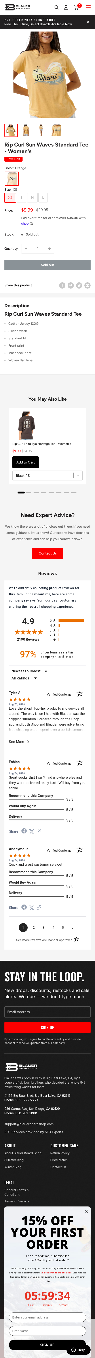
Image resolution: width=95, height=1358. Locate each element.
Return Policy (60, 1153)
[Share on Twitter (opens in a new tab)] (31, 831)
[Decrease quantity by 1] (26, 248)
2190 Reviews (32, 639)
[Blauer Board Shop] (20, 1067)
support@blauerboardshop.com (28, 1124)
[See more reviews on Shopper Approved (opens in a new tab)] (38, 831)
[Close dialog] (86, 1211)
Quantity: (11, 249)
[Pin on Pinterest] (71, 285)
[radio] (68, 620)
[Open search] (56, 7)
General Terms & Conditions (16, 1192)
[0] (76, 7)
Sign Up (47, 1027)
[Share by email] (87, 285)
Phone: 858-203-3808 (20, 1113)
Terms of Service (17, 1201)
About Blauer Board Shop (23, 1153)
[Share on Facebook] (62, 285)
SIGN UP (47, 1345)
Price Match (59, 1160)
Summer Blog (14, 1160)
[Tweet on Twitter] (79, 285)
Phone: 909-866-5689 (21, 1100)
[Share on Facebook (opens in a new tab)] (24, 831)
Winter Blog (12, 1167)
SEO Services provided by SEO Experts (33, 1132)
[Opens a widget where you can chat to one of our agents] (78, 1350)
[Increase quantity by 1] (49, 248)
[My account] (66, 7)
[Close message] (88, 22)
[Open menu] (88, 7)
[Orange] (12, 179)
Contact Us (48, 553)
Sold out (47, 265)
